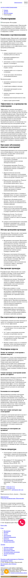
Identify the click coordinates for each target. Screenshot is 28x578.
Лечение (6, 11)
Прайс (5, 555)
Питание (6, 532)
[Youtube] (1, 500)
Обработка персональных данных (12, 559)
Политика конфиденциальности (9, 559)
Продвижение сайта (8, 564)
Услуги (5, 534)
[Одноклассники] (3, 500)
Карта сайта (4, 525)
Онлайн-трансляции (9, 541)
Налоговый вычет (8, 540)
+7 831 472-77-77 (10, 486)
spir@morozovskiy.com (17, 489)
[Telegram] (6, 500)
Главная (6, 10)
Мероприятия (7, 535)
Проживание (7, 531)
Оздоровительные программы (12, 552)
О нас (2, 528)
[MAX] (7, 500)
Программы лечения (9, 550)
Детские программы (9, 553)
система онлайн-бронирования (9, 7)
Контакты (6, 538)
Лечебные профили (9, 547)
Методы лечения (8, 13)
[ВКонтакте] (4, 500)
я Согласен (14, 576)
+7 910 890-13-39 (10, 488)
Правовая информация (10, 537)
